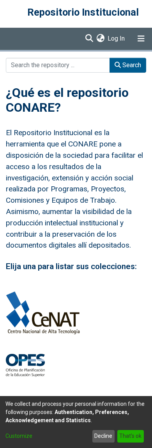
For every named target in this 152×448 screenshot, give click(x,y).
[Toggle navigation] (141, 38)
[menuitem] (100, 38)
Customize (18, 436)
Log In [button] (116, 38)
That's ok (130, 436)
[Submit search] (89, 38)
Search (131, 65)
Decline (103, 436)
